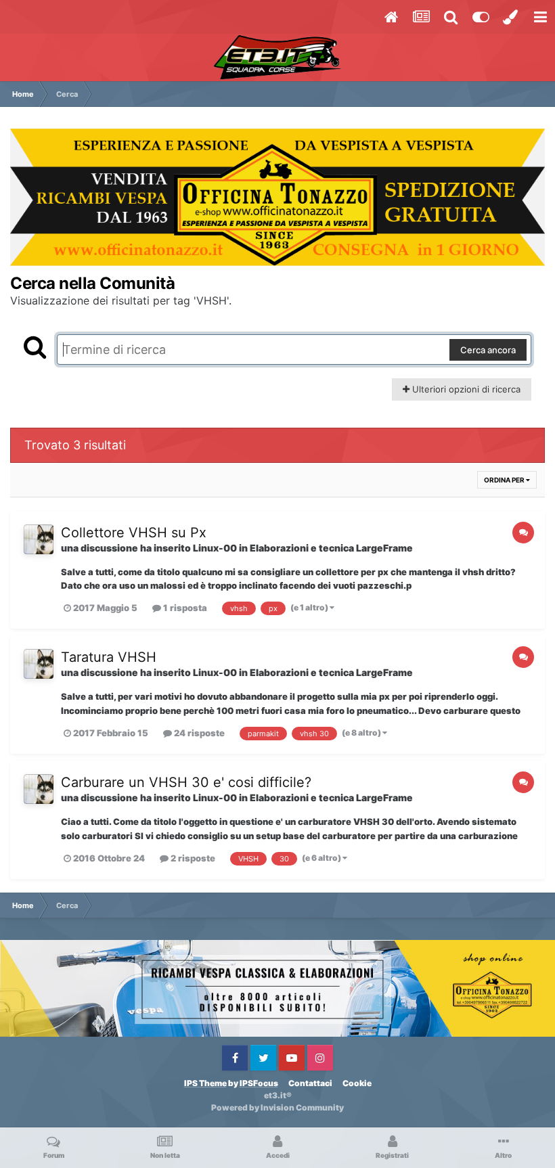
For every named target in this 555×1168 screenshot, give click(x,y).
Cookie (357, 1083)
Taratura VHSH (108, 657)
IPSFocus (259, 1083)
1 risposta (184, 607)
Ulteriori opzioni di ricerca (464, 389)
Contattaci (310, 1083)
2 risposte (192, 858)
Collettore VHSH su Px (133, 532)
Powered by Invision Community (277, 1107)
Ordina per (505, 480)
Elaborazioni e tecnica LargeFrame (331, 548)
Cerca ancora (488, 349)
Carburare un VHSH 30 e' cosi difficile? (186, 782)
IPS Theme (205, 1083)
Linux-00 (215, 548)
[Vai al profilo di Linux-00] (38, 539)
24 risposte (198, 732)
